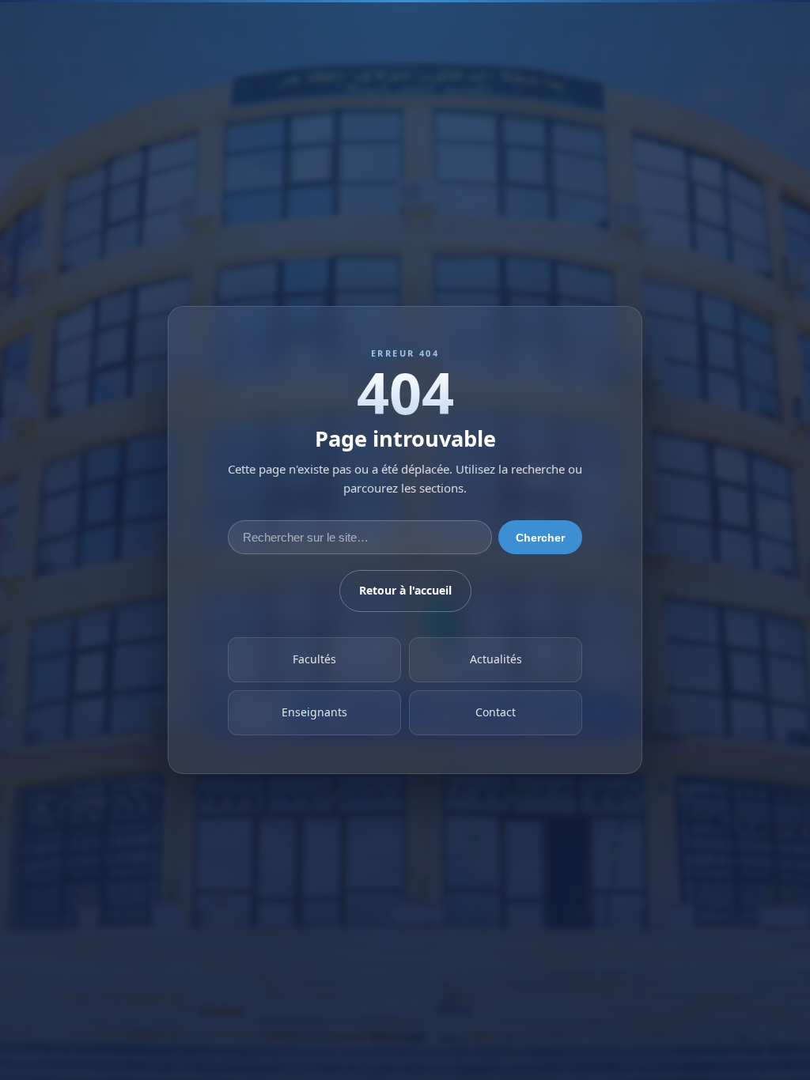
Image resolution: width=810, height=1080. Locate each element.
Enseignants (314, 712)
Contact (495, 712)
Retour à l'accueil (405, 591)
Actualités (496, 659)
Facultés (314, 659)
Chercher (540, 537)
